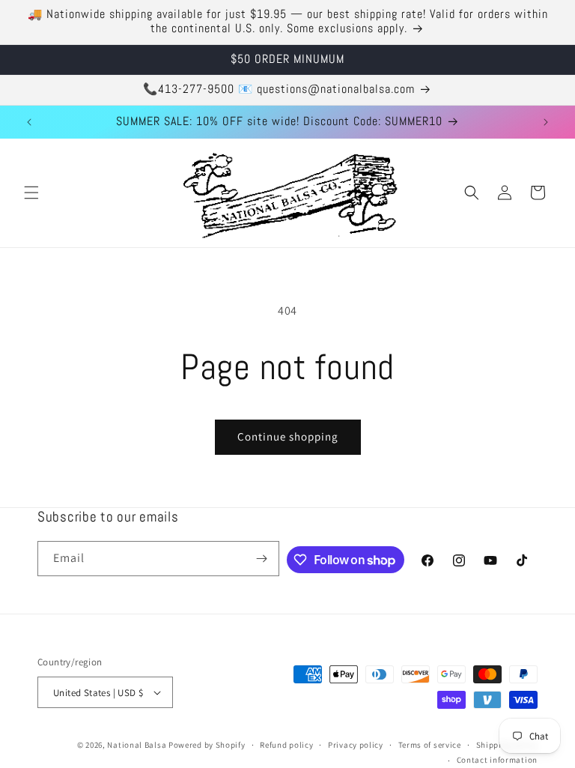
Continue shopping (287, 436)
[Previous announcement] (29, 122)
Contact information (497, 760)
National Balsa (136, 745)
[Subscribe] (262, 558)
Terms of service (429, 745)
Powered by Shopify (207, 745)
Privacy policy (355, 745)
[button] (31, 192)
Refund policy (286, 745)
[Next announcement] (545, 122)
